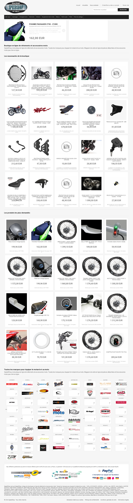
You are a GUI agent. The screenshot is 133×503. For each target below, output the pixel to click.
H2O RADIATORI (105, 398)
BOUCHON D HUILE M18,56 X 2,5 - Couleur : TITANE (116, 196)
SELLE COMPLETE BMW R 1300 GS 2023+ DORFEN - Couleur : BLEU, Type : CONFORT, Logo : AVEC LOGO (66, 123)
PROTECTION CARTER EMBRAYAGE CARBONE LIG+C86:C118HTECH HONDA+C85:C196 (42, 197)
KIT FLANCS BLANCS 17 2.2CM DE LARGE (41, 352)
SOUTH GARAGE (58, 434)
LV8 (21, 418)
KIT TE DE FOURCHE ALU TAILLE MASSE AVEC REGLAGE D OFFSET (91, 316)
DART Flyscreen (121, 389)
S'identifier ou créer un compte (110, 5)
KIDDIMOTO (58, 407)
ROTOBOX (12, 434)
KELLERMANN (43, 407)
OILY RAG (27, 425)
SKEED (43, 434)
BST (37, 391)
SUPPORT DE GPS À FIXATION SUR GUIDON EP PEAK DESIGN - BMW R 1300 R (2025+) (116, 160)
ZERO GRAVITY (27, 452)
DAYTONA (12, 398)
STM (12, 443)
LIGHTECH (12, 416)
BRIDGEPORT (27, 389)
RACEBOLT (90, 425)
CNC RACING (90, 389)
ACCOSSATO (11, 380)
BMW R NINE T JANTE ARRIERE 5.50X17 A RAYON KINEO (66, 242)
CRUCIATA (105, 389)
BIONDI (89, 380)
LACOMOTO (121, 407)
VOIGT (121, 443)
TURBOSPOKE (90, 443)
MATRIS (43, 416)
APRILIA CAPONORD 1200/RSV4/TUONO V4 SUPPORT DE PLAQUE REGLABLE (16, 353)
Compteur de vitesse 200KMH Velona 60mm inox (67, 316)
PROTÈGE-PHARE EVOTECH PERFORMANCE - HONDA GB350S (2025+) (16, 86)
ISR (6, 409)
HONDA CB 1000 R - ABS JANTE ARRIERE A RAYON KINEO (67, 279)
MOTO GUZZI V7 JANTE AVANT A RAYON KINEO (116, 279)
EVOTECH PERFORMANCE (90, 398)
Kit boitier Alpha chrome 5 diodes (116, 241)
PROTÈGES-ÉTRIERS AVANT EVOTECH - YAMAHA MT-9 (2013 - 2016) (41, 160)
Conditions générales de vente (108, 500)
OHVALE (12, 425)
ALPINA (43, 380)
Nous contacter (94, 5)
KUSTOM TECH (105, 407)
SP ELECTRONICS (74, 434)
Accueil (78, 5)
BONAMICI (121, 380)
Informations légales (123, 500)
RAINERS (121, 425)
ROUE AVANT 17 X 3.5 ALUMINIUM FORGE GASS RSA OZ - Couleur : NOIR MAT (91, 197)
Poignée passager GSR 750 (41, 315)
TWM (105, 443)
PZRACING (74, 425)
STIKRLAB (121, 434)
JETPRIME (27, 407)
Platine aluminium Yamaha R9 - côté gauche (116, 122)
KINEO (74, 407)
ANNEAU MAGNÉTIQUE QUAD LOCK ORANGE (66, 159)
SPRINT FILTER (105, 434)
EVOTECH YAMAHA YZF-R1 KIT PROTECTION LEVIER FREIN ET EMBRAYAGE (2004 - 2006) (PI (16, 160)
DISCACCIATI (27, 398)
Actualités (85, 5)
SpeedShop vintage (20, 486)
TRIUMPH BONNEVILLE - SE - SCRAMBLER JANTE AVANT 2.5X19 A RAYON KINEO (116, 317)
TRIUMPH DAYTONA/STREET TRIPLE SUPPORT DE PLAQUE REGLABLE (66, 352)
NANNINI (74, 416)
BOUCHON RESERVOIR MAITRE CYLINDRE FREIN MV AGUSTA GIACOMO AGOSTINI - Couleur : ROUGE (91, 123)
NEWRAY (121, 416)
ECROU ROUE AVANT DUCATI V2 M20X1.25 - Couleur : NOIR (91, 159)
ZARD (12, 452)
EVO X (58, 398)
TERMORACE (59, 443)
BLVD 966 (105, 380)
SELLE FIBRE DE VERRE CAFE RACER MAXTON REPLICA (16, 316)
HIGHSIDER (121, 398)
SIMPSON (27, 434)
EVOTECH (74, 398)
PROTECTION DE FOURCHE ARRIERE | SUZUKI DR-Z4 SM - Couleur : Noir (116, 86)
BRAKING (12, 389)
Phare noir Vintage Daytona (41, 278)
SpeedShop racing (9, 486)
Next (63, 30)
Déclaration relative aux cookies (75, 500)
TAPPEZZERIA (43, 443)
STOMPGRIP (27, 443)
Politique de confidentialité (92, 500)
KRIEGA (90, 407)
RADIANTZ (105, 425)
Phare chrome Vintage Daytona (16, 241)
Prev (7, 30)
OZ (37, 427)
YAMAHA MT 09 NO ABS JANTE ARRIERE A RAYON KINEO (16, 279)
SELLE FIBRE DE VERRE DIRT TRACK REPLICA (91, 242)
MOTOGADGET (59, 416)
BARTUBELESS (74, 380)
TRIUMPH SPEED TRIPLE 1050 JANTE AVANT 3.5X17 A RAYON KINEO (91, 280)
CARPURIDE (74, 389)
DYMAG (43, 398)
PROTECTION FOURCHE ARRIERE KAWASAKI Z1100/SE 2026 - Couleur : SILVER (66, 86)
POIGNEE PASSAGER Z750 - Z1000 (41, 241)
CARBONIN (58, 389)
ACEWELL (27, 380)
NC (84, 418)
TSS (68, 445)
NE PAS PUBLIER (105, 416)
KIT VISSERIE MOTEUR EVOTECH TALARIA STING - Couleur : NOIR (41, 122)
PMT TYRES (58, 425)
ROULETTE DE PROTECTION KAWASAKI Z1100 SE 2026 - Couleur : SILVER (91, 86)
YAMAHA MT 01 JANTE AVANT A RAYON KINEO (91, 352)
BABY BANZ (58, 380)
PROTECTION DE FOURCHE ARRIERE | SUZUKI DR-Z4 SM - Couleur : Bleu (66, 197)
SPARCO (90, 434)
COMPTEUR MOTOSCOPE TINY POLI (116, 352)
